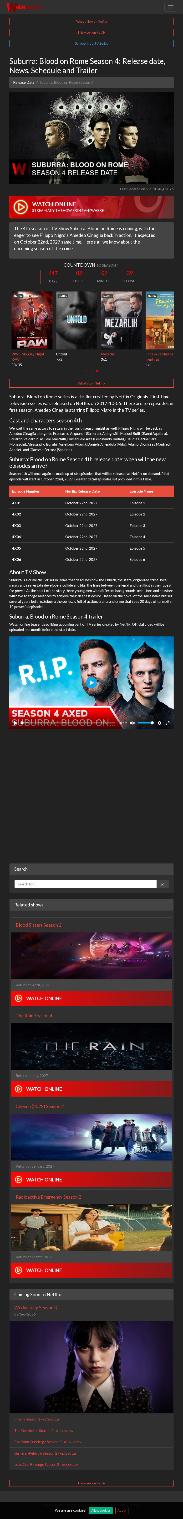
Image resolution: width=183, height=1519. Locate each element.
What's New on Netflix (91, 21)
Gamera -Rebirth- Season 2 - (45, 1453)
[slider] (68, 723)
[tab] (86, 371)
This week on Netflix (91, 32)
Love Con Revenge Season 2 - (46, 1464)
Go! (163, 884)
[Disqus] (91, 796)
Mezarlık (105, 354)
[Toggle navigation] (170, 7)
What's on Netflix (91, 383)
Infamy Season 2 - (37, 1419)
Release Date (24, 82)
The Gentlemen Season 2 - (43, 1430)
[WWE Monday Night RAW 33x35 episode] (29, 320)
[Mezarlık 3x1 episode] (119, 320)
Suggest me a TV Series (91, 43)
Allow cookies (101, 1510)
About (121, 1510)
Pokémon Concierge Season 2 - (47, 1442)
